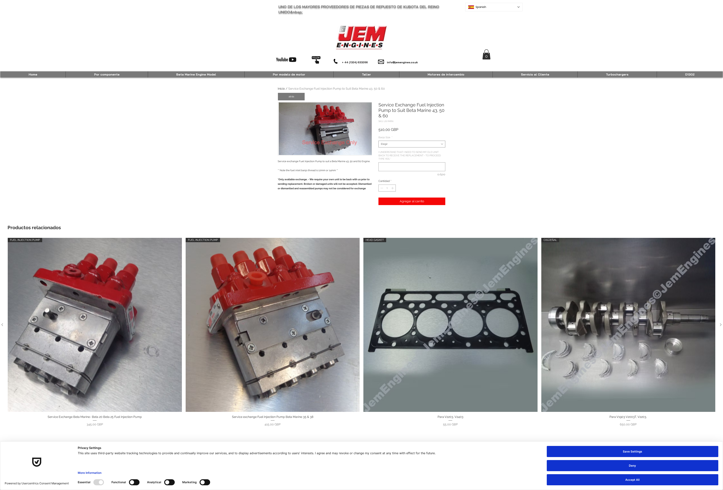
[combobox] (411, 144)
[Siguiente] (720, 324)
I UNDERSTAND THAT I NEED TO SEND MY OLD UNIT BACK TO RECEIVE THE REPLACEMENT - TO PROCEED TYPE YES (409, 155)
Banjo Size (385, 137)
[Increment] (392, 188)
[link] (486, 54)
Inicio (281, 88)
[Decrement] (381, 188)
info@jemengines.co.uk (402, 62)
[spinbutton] (387, 188)
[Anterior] (2, 324)
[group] (361, 332)
